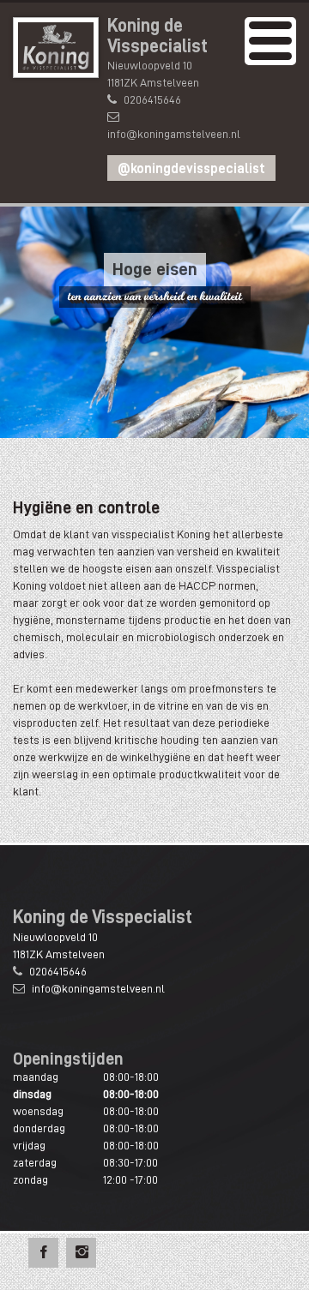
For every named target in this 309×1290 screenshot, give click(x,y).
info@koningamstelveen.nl (173, 134)
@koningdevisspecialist (191, 169)
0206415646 (152, 99)
